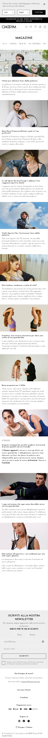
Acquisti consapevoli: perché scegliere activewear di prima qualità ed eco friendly (24, 446)
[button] (31, 27)
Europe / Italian (25, 727)
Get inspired (34, 44)
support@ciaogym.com (30, 682)
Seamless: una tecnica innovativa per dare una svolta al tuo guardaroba (22, 337)
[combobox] (3, 26)
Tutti (4, 44)
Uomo (19, 635)
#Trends (6, 441)
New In (22, 44)
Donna (32, 635)
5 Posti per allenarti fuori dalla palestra (19, 81)
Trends (13, 44)
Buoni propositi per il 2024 (13, 385)
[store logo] (9, 26)
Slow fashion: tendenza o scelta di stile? (19, 285)
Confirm (39, 12)
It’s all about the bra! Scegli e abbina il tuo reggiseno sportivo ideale (21, 182)
